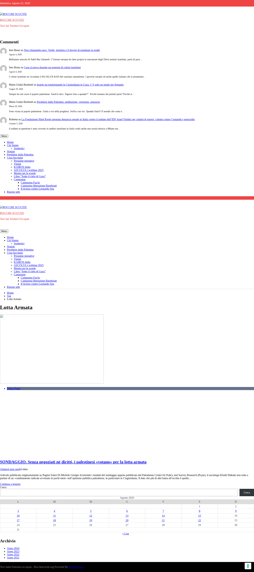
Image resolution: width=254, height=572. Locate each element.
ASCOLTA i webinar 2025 (29, 170)
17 (18, 520)
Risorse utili (13, 191)
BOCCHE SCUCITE (12, 19)
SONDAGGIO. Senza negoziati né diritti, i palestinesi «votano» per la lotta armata (73, 462)
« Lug (125, 533)
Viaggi (17, 163)
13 (127, 515)
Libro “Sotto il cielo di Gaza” (30, 176)
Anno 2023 (13, 551)
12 (90, 515)
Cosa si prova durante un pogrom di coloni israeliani (52, 67)
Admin (4, 469)
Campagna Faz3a (30, 182)
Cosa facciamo (15, 157)
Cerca (3, 487)
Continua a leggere (10, 484)
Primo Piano (13, 388)
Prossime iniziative (24, 160)
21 (163, 520)
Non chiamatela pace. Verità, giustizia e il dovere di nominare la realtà (62, 50)
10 (18, 515)
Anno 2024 (13, 548)
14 (163, 515)
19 (90, 520)
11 (54, 515)
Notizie (11, 151)
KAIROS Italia (22, 167)
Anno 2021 (13, 557)
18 (54, 520)
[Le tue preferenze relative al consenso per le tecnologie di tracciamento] (248, 566)
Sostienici (19, 148)
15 (199, 515)
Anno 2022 (13, 554)
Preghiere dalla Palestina (20, 154)
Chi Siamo (12, 145)
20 (127, 520)
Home (10, 142)
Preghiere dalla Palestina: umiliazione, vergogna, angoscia (68, 101)
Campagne (20, 179)
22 (199, 520)
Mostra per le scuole (25, 173)
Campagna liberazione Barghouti (39, 185)
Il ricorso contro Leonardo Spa (37, 188)
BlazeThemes (76, 566)
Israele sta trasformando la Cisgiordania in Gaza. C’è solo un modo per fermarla (80, 84)
